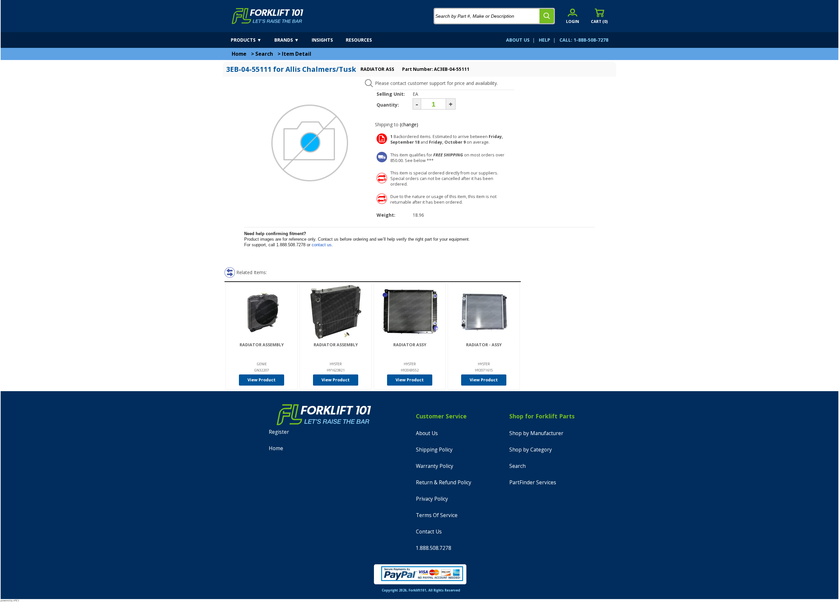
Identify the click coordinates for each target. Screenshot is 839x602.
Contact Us (429, 531)
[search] (546, 16)
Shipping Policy (434, 449)
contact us (322, 244)
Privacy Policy (432, 498)
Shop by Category (530, 449)
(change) (409, 124)
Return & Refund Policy (443, 482)
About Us (427, 433)
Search (264, 53)
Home (239, 53)
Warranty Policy (434, 466)
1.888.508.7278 (433, 548)
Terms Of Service (437, 515)
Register (279, 432)
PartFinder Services (532, 482)
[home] (267, 16)
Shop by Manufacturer (536, 433)
